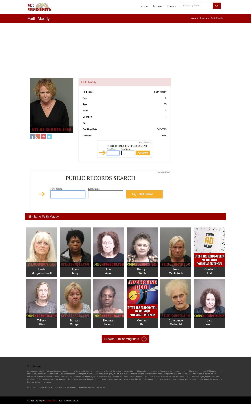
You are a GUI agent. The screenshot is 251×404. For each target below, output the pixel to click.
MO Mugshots (50, 401)
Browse (157, 6)
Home (144, 6)
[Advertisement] (125, 52)
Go (217, 5)
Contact (171, 6)
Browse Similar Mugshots (122, 339)
